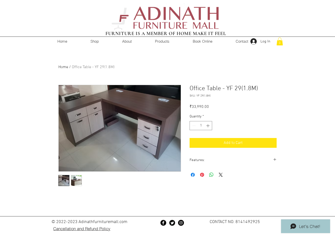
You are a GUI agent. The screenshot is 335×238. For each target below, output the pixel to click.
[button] (279, 41)
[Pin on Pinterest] (202, 175)
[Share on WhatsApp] (211, 175)
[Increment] (208, 125)
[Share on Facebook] (193, 175)
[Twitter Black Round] (172, 223)
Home (63, 67)
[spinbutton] (200, 125)
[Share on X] (221, 175)
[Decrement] (193, 125)
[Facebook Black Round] (163, 223)
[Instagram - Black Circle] (181, 223)
